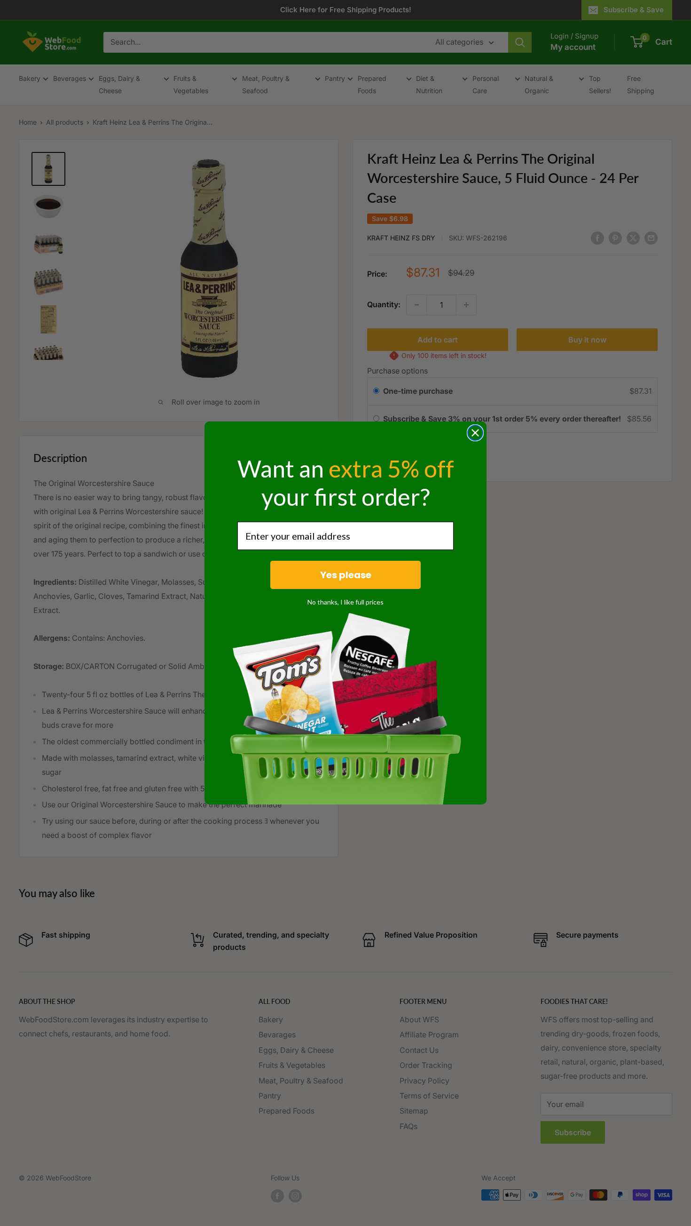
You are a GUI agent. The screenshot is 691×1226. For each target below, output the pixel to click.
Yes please (345, 574)
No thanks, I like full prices (345, 602)
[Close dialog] (475, 432)
